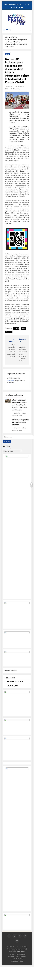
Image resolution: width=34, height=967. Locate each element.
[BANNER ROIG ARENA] (17, 739)
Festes (23, 328)
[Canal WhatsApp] (17, 603)
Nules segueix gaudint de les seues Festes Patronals (20, 422)
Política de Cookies (17, 959)
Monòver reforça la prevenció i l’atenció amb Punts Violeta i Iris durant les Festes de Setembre (19, 405)
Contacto (11, 954)
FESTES (7, 54)
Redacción (9, 86)
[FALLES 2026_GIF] (17, 652)
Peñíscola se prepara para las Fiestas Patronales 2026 (12, 4)
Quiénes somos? (20, 954)
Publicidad (11, 956)
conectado (10, 380)
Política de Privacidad (17, 961)
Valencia (9, 332)
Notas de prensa (21, 956)
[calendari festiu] (17, 915)
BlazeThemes (20, 951)
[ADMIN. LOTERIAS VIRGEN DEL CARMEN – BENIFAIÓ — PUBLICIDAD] (17, 633)
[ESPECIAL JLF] (17, 693)
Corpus (16, 328)
